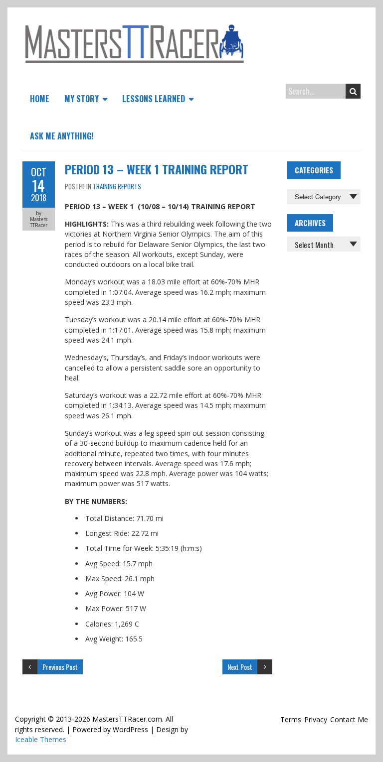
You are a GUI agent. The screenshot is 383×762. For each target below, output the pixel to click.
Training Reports (117, 186)
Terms (290, 719)
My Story (81, 99)
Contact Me (349, 719)
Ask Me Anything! (61, 136)
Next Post (239, 666)
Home (39, 99)
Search (353, 91)
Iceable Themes (40, 739)
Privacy (315, 719)
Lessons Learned (153, 99)
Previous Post (60, 666)
